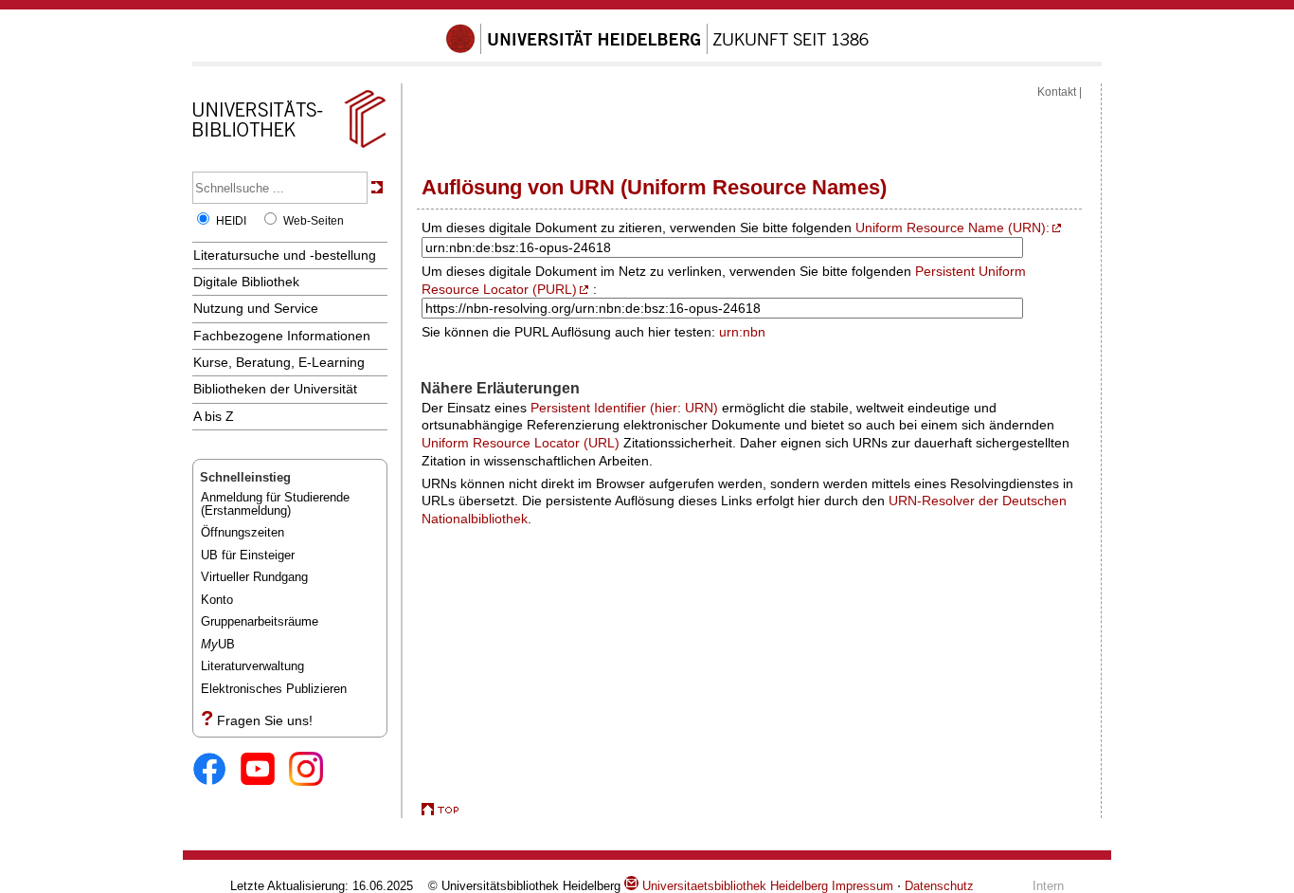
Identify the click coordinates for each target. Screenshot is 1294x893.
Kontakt (1056, 92)
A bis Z (213, 416)
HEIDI (231, 221)
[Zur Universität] (657, 50)
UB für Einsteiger (248, 555)
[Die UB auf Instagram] (313, 770)
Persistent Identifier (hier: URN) (624, 407)
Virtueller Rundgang (254, 577)
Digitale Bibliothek (246, 281)
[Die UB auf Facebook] (216, 770)
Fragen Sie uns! (265, 720)
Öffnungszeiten (242, 532)
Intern (1048, 886)
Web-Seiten (313, 221)
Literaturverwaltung (252, 666)
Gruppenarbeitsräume (259, 621)
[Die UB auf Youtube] (265, 770)
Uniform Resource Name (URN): (952, 227)
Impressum (862, 886)
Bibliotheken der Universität (275, 388)
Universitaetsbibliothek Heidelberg (733, 886)
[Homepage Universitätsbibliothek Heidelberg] (289, 147)
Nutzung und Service (255, 308)
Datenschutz (939, 886)
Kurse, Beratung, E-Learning (279, 362)
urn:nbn (742, 331)
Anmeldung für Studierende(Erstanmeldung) (275, 504)
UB (218, 644)
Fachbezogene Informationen (281, 335)
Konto (217, 599)
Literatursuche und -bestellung (284, 255)
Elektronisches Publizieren (274, 689)
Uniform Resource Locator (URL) (521, 442)
